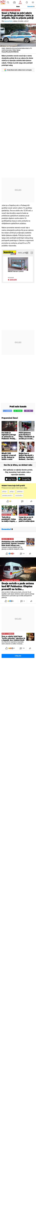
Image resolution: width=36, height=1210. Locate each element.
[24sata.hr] (2, 2)
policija (4, 491)
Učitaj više (18, 656)
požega (11, 491)
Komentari (31, 6)
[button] (8, 2)
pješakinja (19, 491)
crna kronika (18, 495)
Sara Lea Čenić (8, 21)
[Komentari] (22, 501)
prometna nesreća (7, 495)
